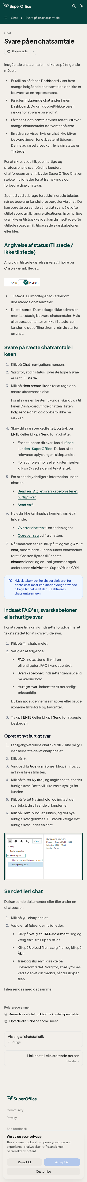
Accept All (62, 1162)
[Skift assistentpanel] (82, 6)
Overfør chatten (31, 528)
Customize (43, 1171)
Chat (7, 33)
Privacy (12, 1118)
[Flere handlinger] (33, 51)
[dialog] (43, 1155)
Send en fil (26, 505)
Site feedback (17, 1129)
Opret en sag (28, 535)
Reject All (24, 1162)
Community (15, 1110)
